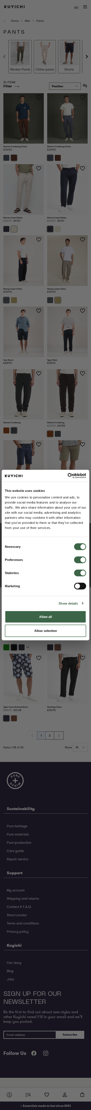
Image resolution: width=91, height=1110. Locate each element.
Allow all (45, 617)
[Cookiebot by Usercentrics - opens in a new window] (67, 476)
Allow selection (45, 630)
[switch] (80, 559)
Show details (68, 603)
